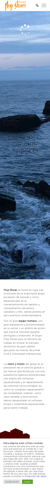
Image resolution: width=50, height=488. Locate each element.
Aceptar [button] (27, 482)
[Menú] (42, 5)
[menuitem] (36, 5)
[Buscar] (36, 5)
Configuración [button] (12, 482)
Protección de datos (36, 476)
